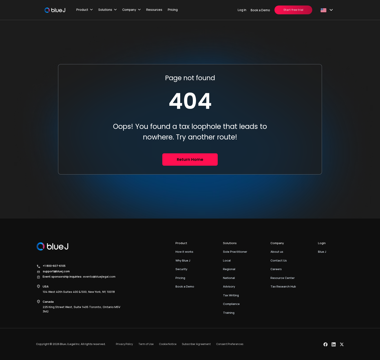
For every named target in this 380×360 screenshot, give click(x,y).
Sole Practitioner (235, 252)
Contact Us (278, 260)
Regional (229, 269)
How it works (184, 252)
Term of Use (145, 344)
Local (227, 260)
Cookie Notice (167, 344)
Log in (242, 10)
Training (228, 313)
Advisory (229, 286)
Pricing (173, 9)
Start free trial (293, 10)
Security (181, 269)
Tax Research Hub (283, 286)
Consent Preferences (229, 344)
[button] (84, 10)
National (229, 278)
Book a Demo (260, 10)
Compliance (231, 304)
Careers (276, 269)
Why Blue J (182, 260)
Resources (154, 9)
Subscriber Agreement (196, 344)
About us (276, 252)
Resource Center (282, 278)
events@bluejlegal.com (99, 276)
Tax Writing (231, 295)
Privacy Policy (124, 344)
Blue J (322, 252)
